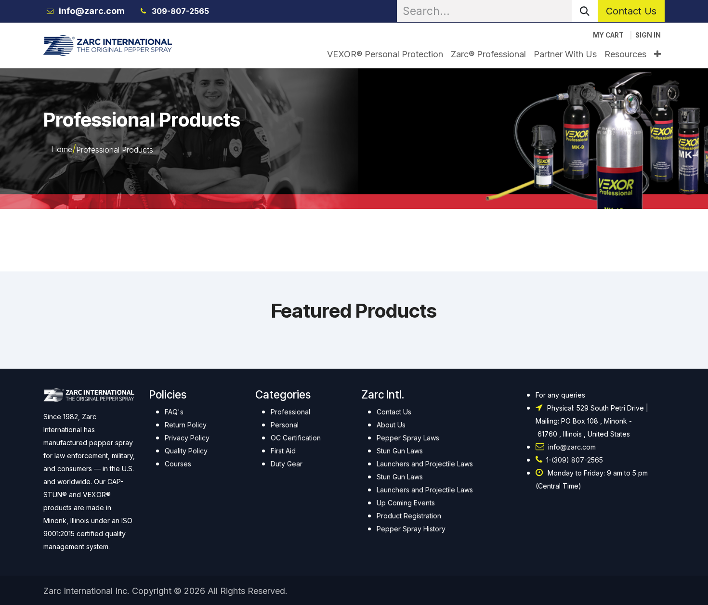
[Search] (585, 11)
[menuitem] (385, 54)
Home (61, 149)
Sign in (648, 35)
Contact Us (631, 11)
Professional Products (114, 149)
